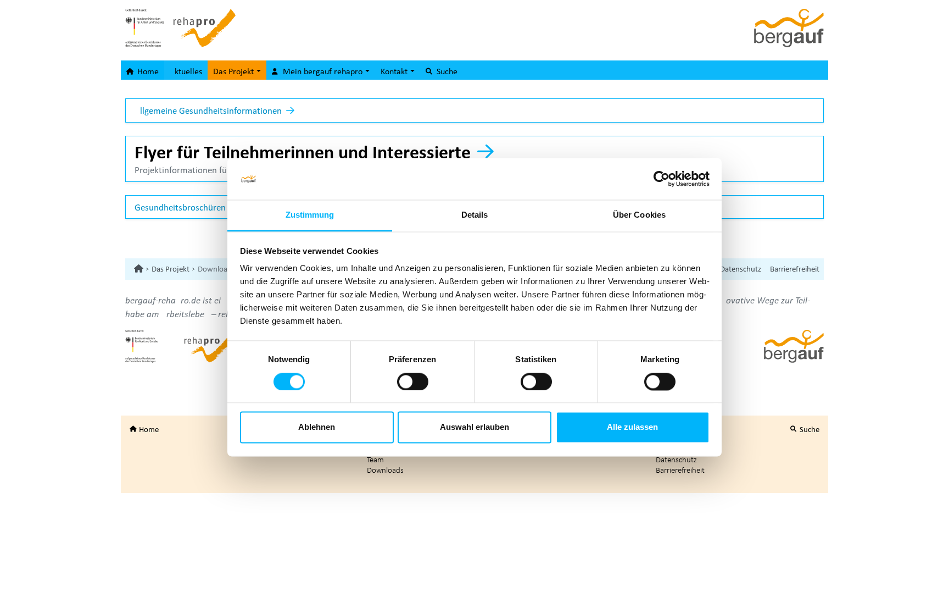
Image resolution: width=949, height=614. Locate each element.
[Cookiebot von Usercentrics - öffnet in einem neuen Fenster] (661, 178)
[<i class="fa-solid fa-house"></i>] (138, 268)
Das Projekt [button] (234, 71)
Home (147, 71)
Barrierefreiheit (794, 268)
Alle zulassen (632, 427)
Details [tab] (474, 215)
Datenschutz (740, 268)
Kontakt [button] (395, 71)
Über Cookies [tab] (639, 215)
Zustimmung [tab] (310, 215)
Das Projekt (170, 268)
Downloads (385, 469)
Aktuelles (186, 71)
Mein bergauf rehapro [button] (323, 71)
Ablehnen (316, 427)
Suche (445, 71)
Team (375, 459)
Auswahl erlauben (474, 427)
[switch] (412, 381)
